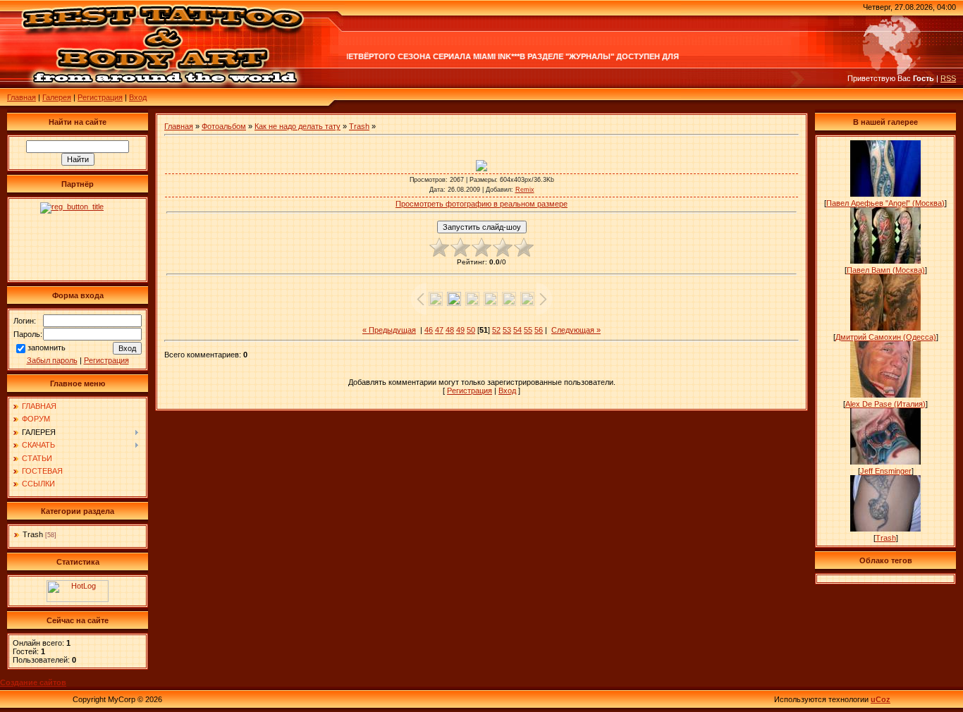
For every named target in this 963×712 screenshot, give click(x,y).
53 (507, 330)
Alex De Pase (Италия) (885, 404)
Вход (138, 97)
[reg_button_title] (77, 239)
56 (538, 330)
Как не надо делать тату (297, 126)
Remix (524, 189)
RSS (948, 78)
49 (460, 330)
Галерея (56, 97)
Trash (33, 534)
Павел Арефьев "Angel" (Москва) (885, 203)
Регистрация (100, 97)
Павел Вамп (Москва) (886, 270)
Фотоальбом (224, 126)
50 (471, 330)
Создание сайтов (33, 682)
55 (528, 330)
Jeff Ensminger (886, 471)
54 (517, 330)
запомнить (46, 347)
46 (428, 330)
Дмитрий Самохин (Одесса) (885, 337)
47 (439, 330)
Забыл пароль (52, 360)
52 (496, 330)
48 (450, 330)
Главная (21, 97)
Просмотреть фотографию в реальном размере (481, 204)
